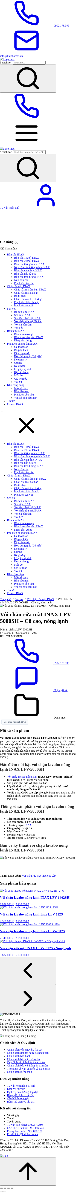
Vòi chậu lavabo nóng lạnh (22, 776)
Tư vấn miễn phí (9, 207)
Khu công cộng (15, 384)
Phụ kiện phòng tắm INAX (22, 343)
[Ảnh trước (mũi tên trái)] (1, 1191)
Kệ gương (19, 365)
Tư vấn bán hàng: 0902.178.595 (25, 1124)
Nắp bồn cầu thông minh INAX (32, 267)
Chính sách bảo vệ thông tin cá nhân (27, 1065)
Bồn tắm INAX (16, 330)
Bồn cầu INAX (15, 254)
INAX (28, 825)
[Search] (28, 79)
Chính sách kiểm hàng (19, 1071)
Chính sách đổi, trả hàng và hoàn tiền (28, 1052)
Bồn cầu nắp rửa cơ (25, 273)
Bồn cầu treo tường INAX (29, 276)
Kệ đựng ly (20, 359)
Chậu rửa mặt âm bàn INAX (30, 289)
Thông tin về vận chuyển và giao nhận (28, 1068)
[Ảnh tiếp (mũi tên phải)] (5, 1191)
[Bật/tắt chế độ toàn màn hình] (5, 1188)
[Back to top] (28, 1172)
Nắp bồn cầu (21, 279)
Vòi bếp (18, 327)
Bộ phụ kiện (21, 349)
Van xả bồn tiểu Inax (25, 397)
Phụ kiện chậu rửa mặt (26, 302)
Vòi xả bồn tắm (22, 324)
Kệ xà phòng (21, 372)
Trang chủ (5, 599)
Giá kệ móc (20, 378)
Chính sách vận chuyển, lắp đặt (24, 1049)
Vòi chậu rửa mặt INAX (28, 321)
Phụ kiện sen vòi (23, 305)
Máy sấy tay (21, 388)
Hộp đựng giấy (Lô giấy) (28, 356)
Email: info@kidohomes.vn (22, 1134)
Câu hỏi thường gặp (18, 1098)
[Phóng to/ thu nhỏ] (1, 1188)
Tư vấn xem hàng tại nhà (21, 1085)
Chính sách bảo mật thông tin (23, 1059)
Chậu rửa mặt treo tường (28, 299)
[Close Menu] (26, 437)
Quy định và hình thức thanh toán (26, 1062)
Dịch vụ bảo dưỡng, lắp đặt (22, 1092)
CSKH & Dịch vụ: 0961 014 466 (25, 1127)
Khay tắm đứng (23, 340)
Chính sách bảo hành (19, 1055)
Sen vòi (11, 308)
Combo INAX (15, 404)
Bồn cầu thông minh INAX (29, 264)
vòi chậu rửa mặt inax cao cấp (39, 875)
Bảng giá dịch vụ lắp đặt (20, 1095)
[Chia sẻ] (8, 1188)
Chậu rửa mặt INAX (18, 286)
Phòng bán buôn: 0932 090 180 (24, 1131)
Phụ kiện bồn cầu (24, 283)
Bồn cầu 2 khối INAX (26, 260)
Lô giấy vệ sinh (22, 369)
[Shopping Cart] (26, 234)
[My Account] (45, 207)
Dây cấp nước (22, 353)
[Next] (28, 999)
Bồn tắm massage (24, 334)
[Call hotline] (26, 118)
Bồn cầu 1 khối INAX (26, 257)
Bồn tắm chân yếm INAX (28, 337)
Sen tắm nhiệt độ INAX (27, 318)
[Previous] (28, 971)
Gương (18, 362)
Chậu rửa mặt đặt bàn (26, 292)
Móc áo (18, 375)
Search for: (6, 62)
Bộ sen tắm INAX (24, 311)
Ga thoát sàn (21, 346)
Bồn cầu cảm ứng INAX (28, 270)
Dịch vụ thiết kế (16, 1088)
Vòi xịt (18, 381)
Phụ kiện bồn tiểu (24, 394)
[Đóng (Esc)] (12, 1188)
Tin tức (11, 400)
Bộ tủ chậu (20, 295)
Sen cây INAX (22, 314)
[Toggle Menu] (26, 145)
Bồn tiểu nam (21, 391)
